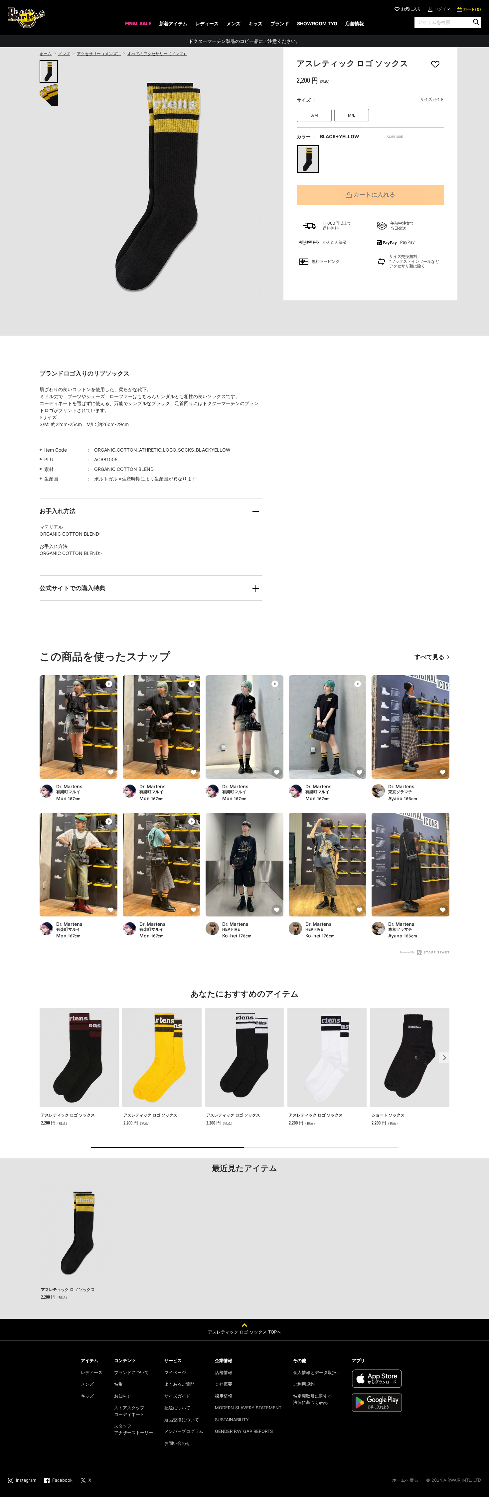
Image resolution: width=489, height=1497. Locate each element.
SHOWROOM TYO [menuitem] (317, 23)
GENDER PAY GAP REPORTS (244, 1431)
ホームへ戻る (405, 1480)
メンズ (64, 53)
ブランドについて (131, 1372)
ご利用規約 (304, 1384)
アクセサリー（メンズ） (99, 53)
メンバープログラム (183, 1431)
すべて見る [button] (429, 656)
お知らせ (122, 1396)
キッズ (87, 1396)
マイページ (175, 1372)
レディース (91, 1372)
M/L (351, 115)
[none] (138, 25)
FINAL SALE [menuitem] (138, 23)
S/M (314, 115)
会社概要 (223, 1384)
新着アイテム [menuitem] (173, 23)
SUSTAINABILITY (232, 1419)
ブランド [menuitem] (279, 23)
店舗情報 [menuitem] (354, 23)
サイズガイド (432, 99)
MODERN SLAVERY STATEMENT (248, 1407)
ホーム (46, 53)
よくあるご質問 (179, 1384)
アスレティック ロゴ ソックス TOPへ (244, 1332)
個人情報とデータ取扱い (317, 1372)
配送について (177, 1407)
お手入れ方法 (58, 510)
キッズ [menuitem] (255, 23)
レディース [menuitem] (207, 23)
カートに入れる (374, 194)
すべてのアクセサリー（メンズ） (157, 53)
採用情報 (223, 1396)
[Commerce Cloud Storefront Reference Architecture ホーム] (26, 17)
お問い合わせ (177, 1443)
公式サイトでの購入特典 (72, 588)
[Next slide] (444, 1057)
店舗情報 (223, 1372)
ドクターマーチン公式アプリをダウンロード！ (244, 41)
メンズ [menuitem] (234, 23)
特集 (118, 1384)
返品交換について (181, 1419)
